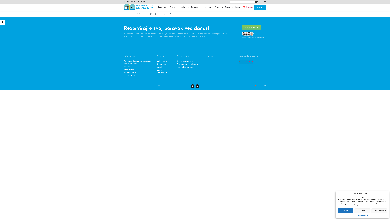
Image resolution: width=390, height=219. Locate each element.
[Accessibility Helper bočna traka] (2, 22)
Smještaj (173, 7)
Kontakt (238, 7)
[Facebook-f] (262, 2)
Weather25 (249, 62)
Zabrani (362, 210)
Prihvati (345, 210)
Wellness (184, 7)
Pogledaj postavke (379, 210)
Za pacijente (195, 7)
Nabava (208, 7)
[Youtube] (265, 2)
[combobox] (242, 2)
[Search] (256, 2)
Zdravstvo (162, 7)
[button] (386, 194)
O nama (218, 7)
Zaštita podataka (363, 215)
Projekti (228, 7)
